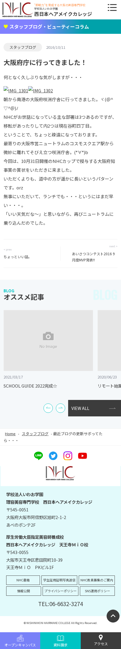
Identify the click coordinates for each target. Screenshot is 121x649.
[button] (48, 408)
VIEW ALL (80, 408)
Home (10, 433)
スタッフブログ (22, 47)
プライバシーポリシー (60, 590)
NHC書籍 (23, 580)
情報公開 (23, 590)
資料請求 (60, 644)
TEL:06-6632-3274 (60, 604)
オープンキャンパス (20, 644)
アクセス (101, 643)
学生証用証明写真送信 (59, 580)
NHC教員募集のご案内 (96, 580)
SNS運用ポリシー (97, 590)
